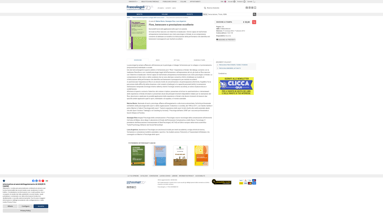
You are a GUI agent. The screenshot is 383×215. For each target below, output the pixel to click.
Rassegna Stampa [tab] (199, 60)
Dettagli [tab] (177, 60)
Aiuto (174, 8)
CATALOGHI (144, 176)
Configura (25, 206)
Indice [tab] (158, 60)
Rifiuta (10, 206)
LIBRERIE (175, 176)
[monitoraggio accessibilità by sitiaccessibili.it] (222, 180)
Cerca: (205, 14)
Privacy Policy (25, 211)
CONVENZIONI (153, 176)
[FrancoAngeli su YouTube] (255, 8)
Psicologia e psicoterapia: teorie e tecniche (233, 65)
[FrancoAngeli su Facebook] (247, 8)
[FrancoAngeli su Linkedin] (250, 8)
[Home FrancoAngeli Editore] (140, 8)
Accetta (41, 206)
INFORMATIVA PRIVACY (186, 176)
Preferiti (240, 1)
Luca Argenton (181, 21)
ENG (222, 1)
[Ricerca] (254, 14)
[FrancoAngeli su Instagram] (252, 8)
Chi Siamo (161, 8)
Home (128, 17)
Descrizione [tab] (138, 60)
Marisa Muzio (160, 21)
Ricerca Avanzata (213, 8)
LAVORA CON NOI (165, 176)
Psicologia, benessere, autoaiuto (230, 68)
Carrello (249, 1)
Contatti (168, 8)
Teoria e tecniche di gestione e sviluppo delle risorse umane (148, 17)
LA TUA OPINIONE (133, 176)
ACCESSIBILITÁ (200, 176)
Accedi (230, 1)
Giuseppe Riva (170, 21)
